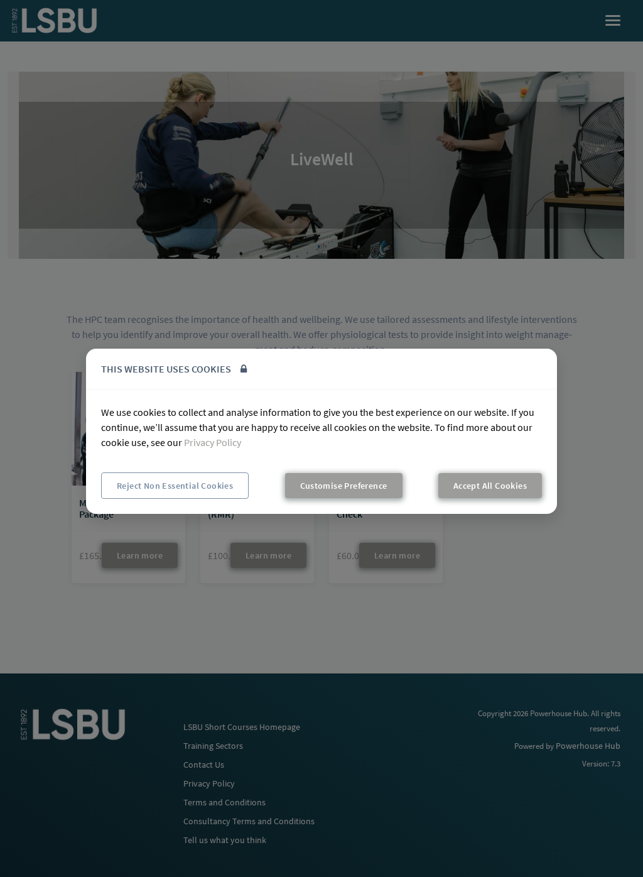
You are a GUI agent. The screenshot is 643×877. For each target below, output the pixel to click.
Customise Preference (343, 485)
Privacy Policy (212, 442)
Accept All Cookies (490, 485)
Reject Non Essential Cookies (175, 485)
